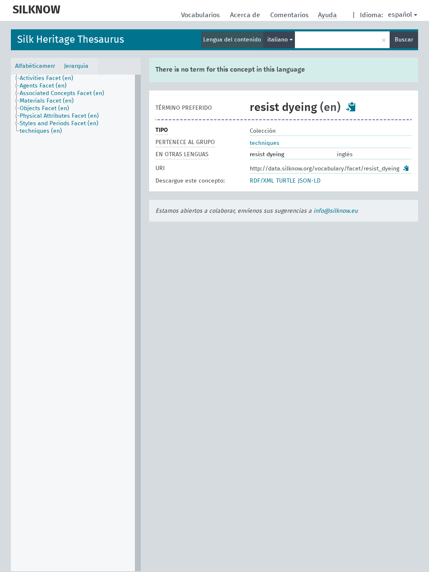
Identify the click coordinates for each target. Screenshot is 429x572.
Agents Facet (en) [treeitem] (43, 86)
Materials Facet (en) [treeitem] (47, 101)
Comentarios (290, 15)
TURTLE (286, 181)
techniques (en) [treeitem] (41, 131)
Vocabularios (201, 15)
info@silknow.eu (335, 211)
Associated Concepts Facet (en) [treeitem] (62, 93)
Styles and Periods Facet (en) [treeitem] (59, 123)
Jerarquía (76, 66)
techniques (264, 143)
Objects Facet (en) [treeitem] (44, 108)
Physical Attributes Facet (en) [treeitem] (59, 116)
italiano (278, 40)
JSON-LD (309, 181)
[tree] (76, 323)
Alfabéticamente (35, 66)
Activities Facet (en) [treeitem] (46, 78)
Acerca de (246, 15)
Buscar (404, 40)
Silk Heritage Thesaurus (70, 40)
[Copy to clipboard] (351, 107)
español (400, 14)
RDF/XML (262, 181)
